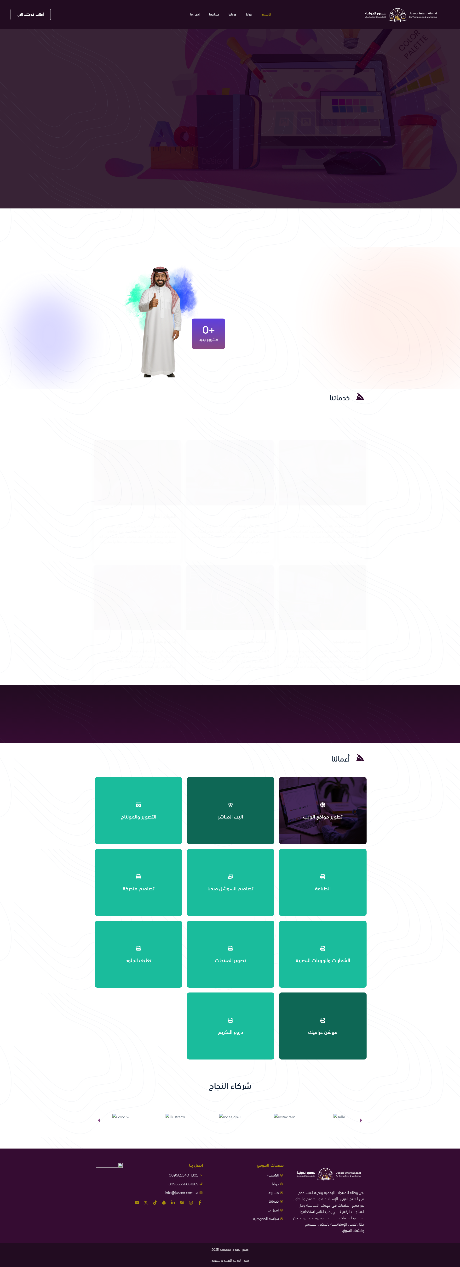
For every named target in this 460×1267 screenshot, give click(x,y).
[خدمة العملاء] (322, 472)
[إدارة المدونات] (230, 473)
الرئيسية (266, 14)
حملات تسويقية (253, 640)
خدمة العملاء (349, 515)
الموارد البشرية (162, 515)
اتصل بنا (195, 14)
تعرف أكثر (355, 552)
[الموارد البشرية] (137, 472)
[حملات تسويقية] (230, 598)
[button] (99, 1120)
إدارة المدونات (255, 515)
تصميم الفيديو (347, 640)
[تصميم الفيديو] (322, 597)
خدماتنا (232, 14)
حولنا (249, 14)
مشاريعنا (214, 14)
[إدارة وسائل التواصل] (137, 597)
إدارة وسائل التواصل (156, 640)
